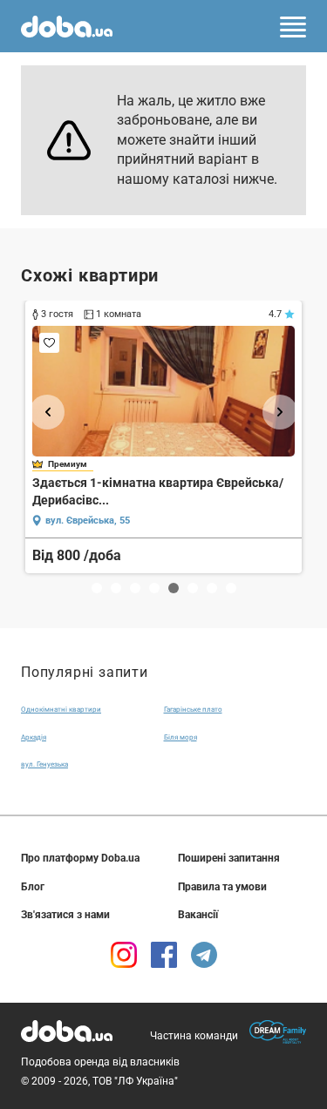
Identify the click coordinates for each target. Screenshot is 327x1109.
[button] (47, 412)
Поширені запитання (229, 858)
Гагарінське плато (193, 709)
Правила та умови (222, 887)
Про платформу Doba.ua (80, 858)
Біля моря (180, 737)
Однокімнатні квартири (61, 709)
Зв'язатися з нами (65, 915)
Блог (32, 887)
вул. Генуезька (44, 764)
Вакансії (198, 915)
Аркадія (33, 737)
